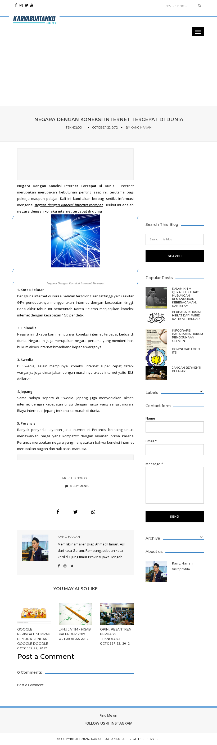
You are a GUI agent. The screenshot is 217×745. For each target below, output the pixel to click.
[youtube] (31, 5)
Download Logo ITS (186, 350)
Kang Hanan (141, 127)
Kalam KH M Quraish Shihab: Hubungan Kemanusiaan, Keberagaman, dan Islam (185, 297)
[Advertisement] (108, 37)
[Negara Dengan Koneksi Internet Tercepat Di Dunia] (57, 512)
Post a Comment (30, 684)
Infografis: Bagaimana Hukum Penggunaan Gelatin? (187, 336)
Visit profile (181, 569)
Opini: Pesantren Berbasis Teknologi (115, 634)
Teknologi (74, 127)
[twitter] (26, 5)
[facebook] (16, 5)
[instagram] (21, 5)
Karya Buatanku (105, 739)
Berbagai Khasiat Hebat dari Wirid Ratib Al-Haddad (187, 315)
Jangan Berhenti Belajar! (186, 369)
